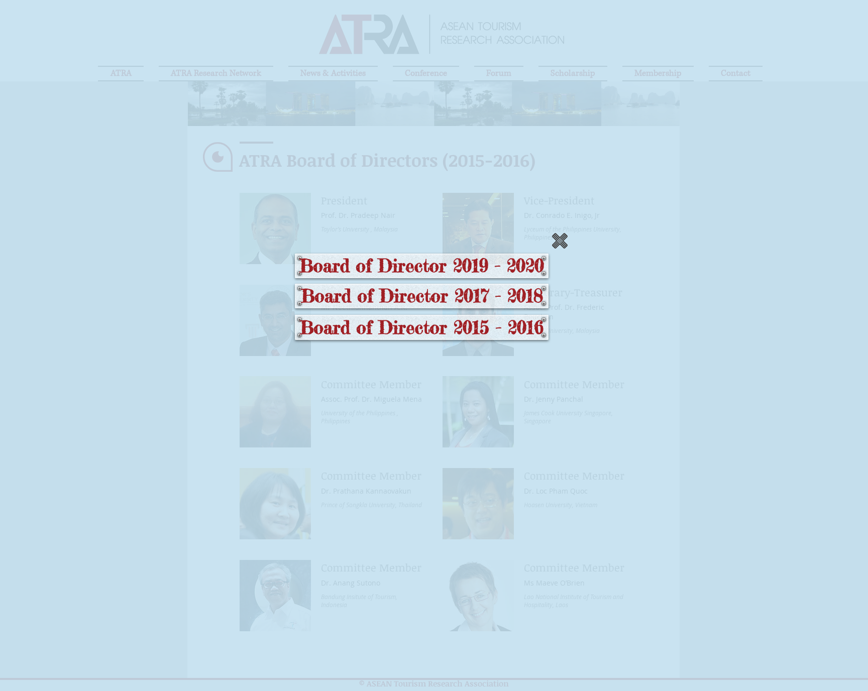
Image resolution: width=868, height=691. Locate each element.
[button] (560, 241)
